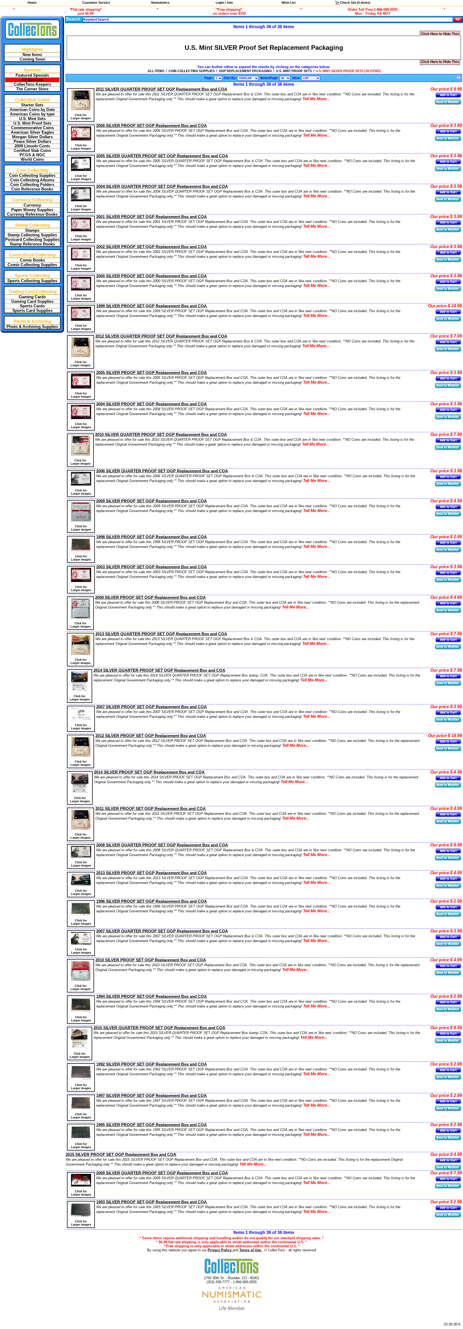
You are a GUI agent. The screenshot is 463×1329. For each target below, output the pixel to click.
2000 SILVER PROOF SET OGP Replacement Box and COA (151, 276)
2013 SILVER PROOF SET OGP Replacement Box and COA (151, 873)
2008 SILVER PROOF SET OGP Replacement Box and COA (150, 597)
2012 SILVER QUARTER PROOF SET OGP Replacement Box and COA (161, 336)
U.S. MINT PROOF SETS (294, 71)
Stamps (32, 230)
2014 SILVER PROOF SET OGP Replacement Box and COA (149, 772)
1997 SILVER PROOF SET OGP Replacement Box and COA (151, 1095)
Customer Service (96, 3)
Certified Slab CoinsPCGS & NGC (32, 152)
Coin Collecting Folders (32, 184)
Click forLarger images (81, 116)
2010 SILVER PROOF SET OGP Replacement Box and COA (150, 960)
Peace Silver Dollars (32, 141)
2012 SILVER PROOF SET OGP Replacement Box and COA (150, 736)
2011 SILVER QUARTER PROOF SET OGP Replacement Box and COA (161, 89)
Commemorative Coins (32, 128)
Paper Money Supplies (32, 210)
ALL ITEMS (156, 71)
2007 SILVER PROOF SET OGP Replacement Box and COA (151, 707)
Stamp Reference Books (32, 244)
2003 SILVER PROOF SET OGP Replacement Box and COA (151, 567)
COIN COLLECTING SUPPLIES (192, 71)
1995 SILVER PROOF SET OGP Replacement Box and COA (151, 1125)
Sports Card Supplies (32, 310)
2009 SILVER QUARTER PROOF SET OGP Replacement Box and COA (162, 1173)
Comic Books (32, 260)
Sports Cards (32, 306)
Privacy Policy (220, 1250)
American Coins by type (32, 114)
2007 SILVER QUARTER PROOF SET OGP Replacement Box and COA (162, 931)
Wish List (289, 3)
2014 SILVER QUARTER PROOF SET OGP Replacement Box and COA (159, 670)
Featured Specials (32, 75)
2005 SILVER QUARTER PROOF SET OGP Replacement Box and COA (162, 156)
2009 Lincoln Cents (32, 146)
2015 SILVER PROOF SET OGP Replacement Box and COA (121, 1154)
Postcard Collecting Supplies (32, 239)
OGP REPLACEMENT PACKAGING (245, 71)
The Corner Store (32, 89)
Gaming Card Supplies (32, 301)
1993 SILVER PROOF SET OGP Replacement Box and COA (151, 1202)
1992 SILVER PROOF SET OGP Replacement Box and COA (151, 1064)
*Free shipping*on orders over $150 (229, 12)
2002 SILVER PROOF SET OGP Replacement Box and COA (151, 247)
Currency (32, 205)
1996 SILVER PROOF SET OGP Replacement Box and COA (151, 901)
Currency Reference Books (32, 214)
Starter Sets (32, 105)
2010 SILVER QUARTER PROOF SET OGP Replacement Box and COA (161, 434)
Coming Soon (32, 59)
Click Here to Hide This (440, 34)
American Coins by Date (32, 109)
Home (32, 3)
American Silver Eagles (32, 132)
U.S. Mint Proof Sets (32, 123)
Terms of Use (250, 1250)
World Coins (32, 159)
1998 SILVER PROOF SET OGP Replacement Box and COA (151, 537)
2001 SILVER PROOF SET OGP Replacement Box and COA (151, 217)
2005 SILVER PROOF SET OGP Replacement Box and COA (151, 373)
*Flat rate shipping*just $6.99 (86, 12)
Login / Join (224, 3)
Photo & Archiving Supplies (32, 326)
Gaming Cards (32, 297)
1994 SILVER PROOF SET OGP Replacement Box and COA (151, 996)
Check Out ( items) (354, 3)
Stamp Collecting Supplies (32, 235)
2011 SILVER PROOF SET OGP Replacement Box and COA (150, 809)
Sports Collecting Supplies (32, 281)
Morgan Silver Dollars (32, 137)
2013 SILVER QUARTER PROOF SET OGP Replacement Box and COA (161, 634)
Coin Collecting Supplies (32, 175)
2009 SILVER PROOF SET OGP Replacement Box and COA (151, 501)
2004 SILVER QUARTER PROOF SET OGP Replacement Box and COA (162, 186)
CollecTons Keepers (32, 84)
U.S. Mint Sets (32, 119)
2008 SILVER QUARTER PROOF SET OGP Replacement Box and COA (162, 845)
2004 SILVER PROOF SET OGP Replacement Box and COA (151, 404)
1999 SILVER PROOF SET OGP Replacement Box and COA (151, 306)
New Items (32, 55)
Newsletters (160, 3)
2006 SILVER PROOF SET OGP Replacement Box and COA (151, 126)
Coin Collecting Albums (32, 180)
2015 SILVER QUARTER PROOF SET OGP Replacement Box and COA (159, 1028)
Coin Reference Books (32, 189)
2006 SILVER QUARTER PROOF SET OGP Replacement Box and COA (162, 471)
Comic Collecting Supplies (32, 265)
